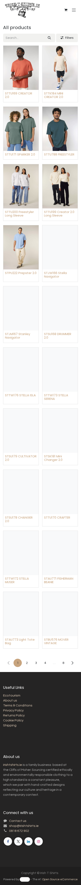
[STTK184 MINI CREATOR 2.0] (60, 68)
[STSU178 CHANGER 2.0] (21, 492)
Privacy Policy (13, 710)
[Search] (49, 38)
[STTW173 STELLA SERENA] (60, 370)
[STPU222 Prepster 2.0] (21, 247)
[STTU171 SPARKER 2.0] (21, 129)
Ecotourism (11, 695)
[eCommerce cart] (66, 10)
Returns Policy (14, 715)
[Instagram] (38, 841)
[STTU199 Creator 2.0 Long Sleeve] (60, 186)
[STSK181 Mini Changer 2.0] (60, 431)
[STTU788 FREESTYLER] (60, 129)
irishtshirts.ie (12, 764)
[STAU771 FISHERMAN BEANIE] (60, 553)
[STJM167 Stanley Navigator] (21, 308)
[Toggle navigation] (74, 10)
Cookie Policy (13, 720)
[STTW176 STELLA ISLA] (21, 370)
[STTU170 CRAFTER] (60, 492)
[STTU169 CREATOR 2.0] (21, 68)
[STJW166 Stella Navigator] (60, 247)
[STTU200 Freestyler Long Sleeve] (21, 186)
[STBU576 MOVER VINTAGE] (60, 614)
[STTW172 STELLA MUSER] (21, 553)
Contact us (17, 821)
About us (10, 700)
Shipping (9, 725)
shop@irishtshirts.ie (24, 825)
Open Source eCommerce (60, 879)
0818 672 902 (19, 830)
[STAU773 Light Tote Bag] (21, 614)
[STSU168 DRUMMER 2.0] (60, 308)
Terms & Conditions (17, 705)
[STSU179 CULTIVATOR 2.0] (21, 431)
